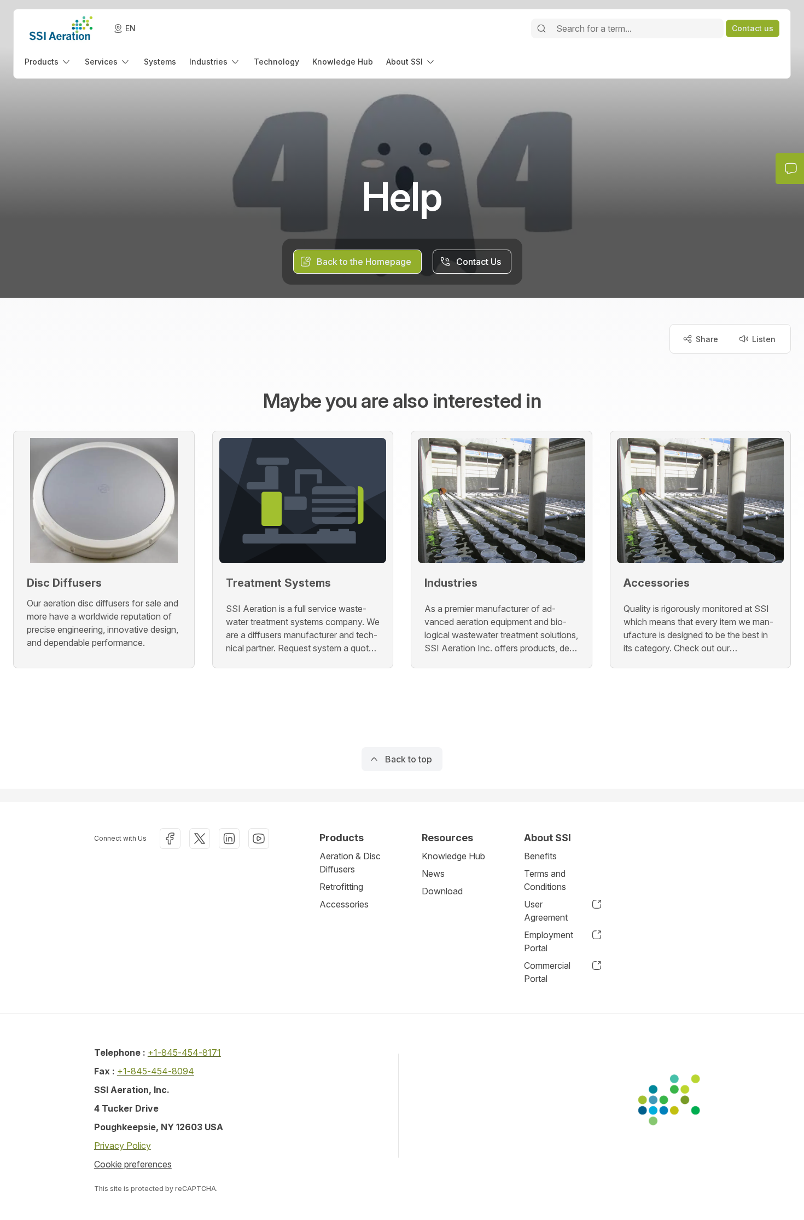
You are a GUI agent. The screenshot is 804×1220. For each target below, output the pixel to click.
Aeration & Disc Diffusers (350, 863)
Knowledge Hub (453, 856)
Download (442, 891)
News (433, 873)
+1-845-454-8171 (184, 1052)
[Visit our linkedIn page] (229, 838)
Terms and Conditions (545, 880)
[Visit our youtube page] (258, 838)
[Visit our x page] (199, 838)
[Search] (541, 28)
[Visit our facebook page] (170, 838)
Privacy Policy (122, 1145)
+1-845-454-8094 (155, 1071)
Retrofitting (341, 886)
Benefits (540, 856)
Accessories (344, 904)
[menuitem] (48, 61)
